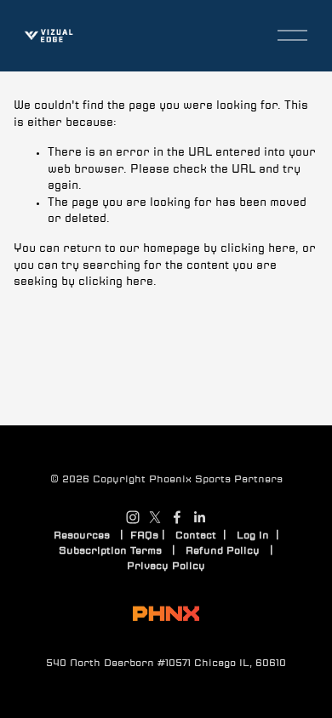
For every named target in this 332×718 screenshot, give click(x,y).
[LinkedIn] (199, 517)
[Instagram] (133, 517)
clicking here (257, 248)
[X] (155, 517)
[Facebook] (177, 517)
